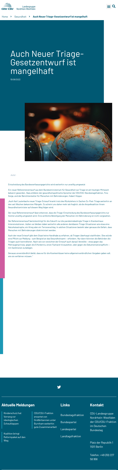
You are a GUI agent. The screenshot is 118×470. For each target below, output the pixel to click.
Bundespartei (69, 422)
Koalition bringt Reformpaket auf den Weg (15, 437)
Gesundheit (20, 16)
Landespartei (68, 429)
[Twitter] (59, 387)
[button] (108, 6)
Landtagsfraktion (71, 436)
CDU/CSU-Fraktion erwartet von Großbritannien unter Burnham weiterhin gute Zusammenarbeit (45, 420)
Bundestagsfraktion (72, 415)
